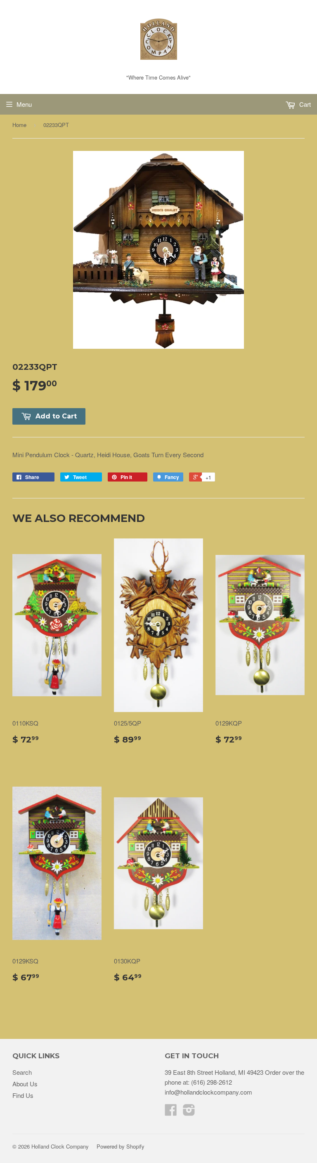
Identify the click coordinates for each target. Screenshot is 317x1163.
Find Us (22, 1095)
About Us (25, 1083)
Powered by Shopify (120, 1146)
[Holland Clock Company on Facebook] (171, 1112)
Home (19, 125)
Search (22, 1072)
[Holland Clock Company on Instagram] (189, 1112)
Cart (304, 104)
